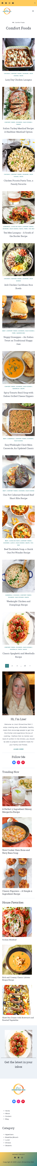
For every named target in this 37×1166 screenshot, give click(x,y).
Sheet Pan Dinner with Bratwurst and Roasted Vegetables (18, 1018)
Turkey (18, 124)
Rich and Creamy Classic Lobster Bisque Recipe (16, 978)
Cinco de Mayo (16, 226)
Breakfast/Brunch (11, 1137)
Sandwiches (21, 333)
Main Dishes (27, 122)
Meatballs (13, 649)
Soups (22, 388)
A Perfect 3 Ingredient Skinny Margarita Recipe (17, 810)
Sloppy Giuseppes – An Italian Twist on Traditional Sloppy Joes (18, 340)
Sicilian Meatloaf (9, 939)
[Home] (13, 22)
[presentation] (18, 54)
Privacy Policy (18, 1154)
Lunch (12, 543)
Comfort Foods (16, 73)
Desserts (8, 1145)
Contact (8, 1116)
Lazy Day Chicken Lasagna (18, 79)
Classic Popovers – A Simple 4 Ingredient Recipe (17, 892)
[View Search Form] (35, 3)
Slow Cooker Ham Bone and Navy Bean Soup (16, 851)
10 (25, 666)
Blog (7, 1119)
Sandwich (16, 388)
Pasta (21, 75)
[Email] (12, 3)
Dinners (25, 73)
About (7, 1113)
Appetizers (9, 1134)
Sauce (25, 649)
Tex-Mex (31, 228)
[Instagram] (9, 3)
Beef (4, 331)
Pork (26, 228)
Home (7, 1111)
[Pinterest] (5, 3)
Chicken (7, 73)
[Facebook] (2, 3)
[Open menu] (33, 10)
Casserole (6, 226)
